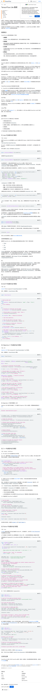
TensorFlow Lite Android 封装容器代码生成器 (20, 94)
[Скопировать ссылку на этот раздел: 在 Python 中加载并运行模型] (19, 526)
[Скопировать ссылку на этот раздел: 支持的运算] (9, 656)
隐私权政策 (6, 684)
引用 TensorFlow (24, 680)
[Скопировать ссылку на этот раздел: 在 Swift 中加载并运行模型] (18, 284)
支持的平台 (8, 28)
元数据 (6, 90)
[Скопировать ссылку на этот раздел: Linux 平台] (7, 108)
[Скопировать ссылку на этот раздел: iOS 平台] (7, 97)
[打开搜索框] (28, 1)
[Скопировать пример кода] (40, 151)
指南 (5, 4)
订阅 (11, 686)
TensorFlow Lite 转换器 (27, 212)
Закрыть (30, 16)
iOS (35, 63)
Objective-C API (4, 350)
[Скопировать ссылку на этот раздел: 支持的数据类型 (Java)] (13, 239)
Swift (17, 100)
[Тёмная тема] (38, 151)
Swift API (3, 288)
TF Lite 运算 (3, 660)
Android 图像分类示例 (17, 235)
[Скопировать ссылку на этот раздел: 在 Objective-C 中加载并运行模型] (22, 345)
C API (12, 101)
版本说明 (23, 675)
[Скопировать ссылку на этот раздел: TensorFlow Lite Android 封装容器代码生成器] (20, 86)
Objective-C (21, 100)
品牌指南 (23, 678)
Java (9, 81)
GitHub (2, 675)
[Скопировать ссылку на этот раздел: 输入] (4, 260)
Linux (39, 63)
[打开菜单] (2, 1)
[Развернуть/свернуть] (7, 10)
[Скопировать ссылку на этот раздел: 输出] (4, 275)
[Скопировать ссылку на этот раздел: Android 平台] (9, 74)
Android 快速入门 (27, 81)
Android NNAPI (17, 478)
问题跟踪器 (23, 673)
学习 (2, 4)
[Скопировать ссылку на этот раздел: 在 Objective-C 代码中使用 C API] (19, 403)
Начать (37, 16)
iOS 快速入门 (32, 103)
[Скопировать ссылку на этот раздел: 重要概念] (8, 32)
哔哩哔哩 (2, 678)
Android (32, 63)
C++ (6, 81)
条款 (2, 684)
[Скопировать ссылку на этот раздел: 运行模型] (8, 116)
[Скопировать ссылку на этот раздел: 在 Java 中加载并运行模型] (18, 135)
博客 (2, 673)
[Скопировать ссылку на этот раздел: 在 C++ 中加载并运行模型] (17, 448)
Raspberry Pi (11, 110)
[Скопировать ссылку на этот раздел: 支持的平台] (9, 60)
